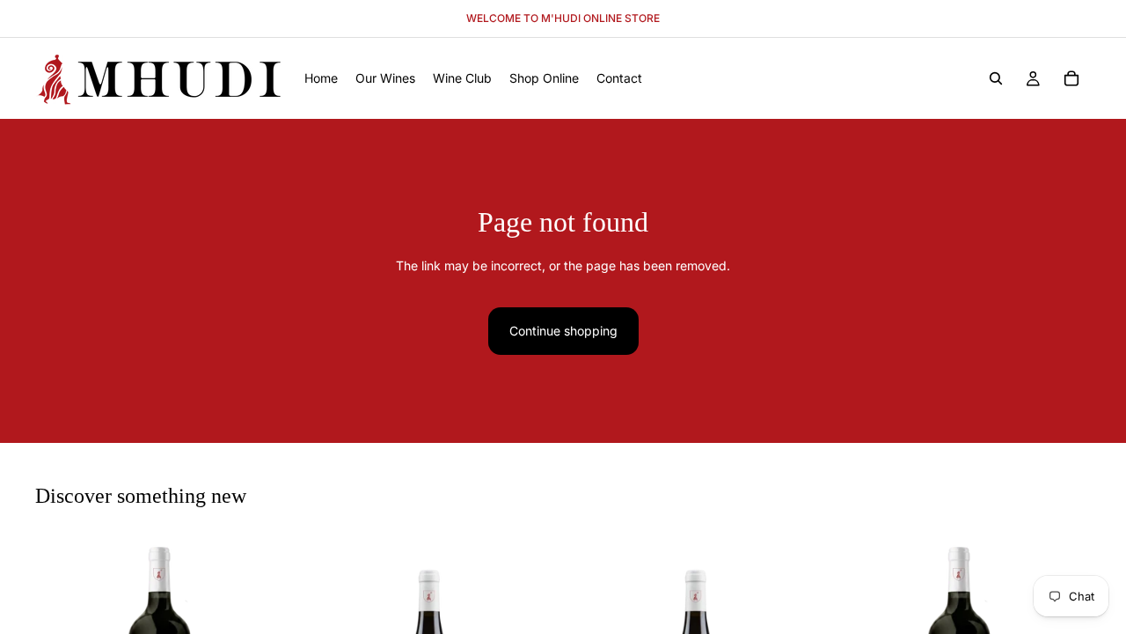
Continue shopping (563, 330)
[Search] (995, 78)
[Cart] (1071, 78)
